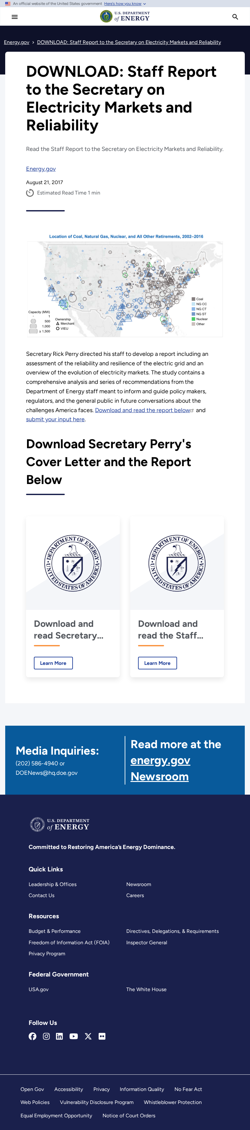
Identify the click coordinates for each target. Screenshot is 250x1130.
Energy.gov (41, 168)
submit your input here (55, 419)
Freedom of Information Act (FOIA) (69, 942)
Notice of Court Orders (129, 1115)
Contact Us (41, 895)
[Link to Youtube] (73, 1036)
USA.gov (39, 989)
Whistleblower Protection (173, 1102)
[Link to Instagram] (46, 1036)
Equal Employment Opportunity (56, 1115)
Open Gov (32, 1089)
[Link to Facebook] (32, 1036)
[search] (235, 16)
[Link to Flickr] (102, 1036)
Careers (135, 895)
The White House (146, 989)
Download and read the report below (142, 410)
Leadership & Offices (52, 884)
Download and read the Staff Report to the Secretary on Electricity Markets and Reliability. (168, 629)
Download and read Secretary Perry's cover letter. (65, 629)
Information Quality (142, 1089)
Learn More (50, 663)
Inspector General (146, 942)
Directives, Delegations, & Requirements (172, 931)
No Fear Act (188, 1089)
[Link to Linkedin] (59, 1036)
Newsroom (138, 884)
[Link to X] (88, 1036)
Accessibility (68, 1089)
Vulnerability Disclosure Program (96, 1102)
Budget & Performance (55, 931)
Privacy (101, 1089)
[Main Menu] (14, 16)
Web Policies (35, 1102)
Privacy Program (47, 953)
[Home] (125, 22)
